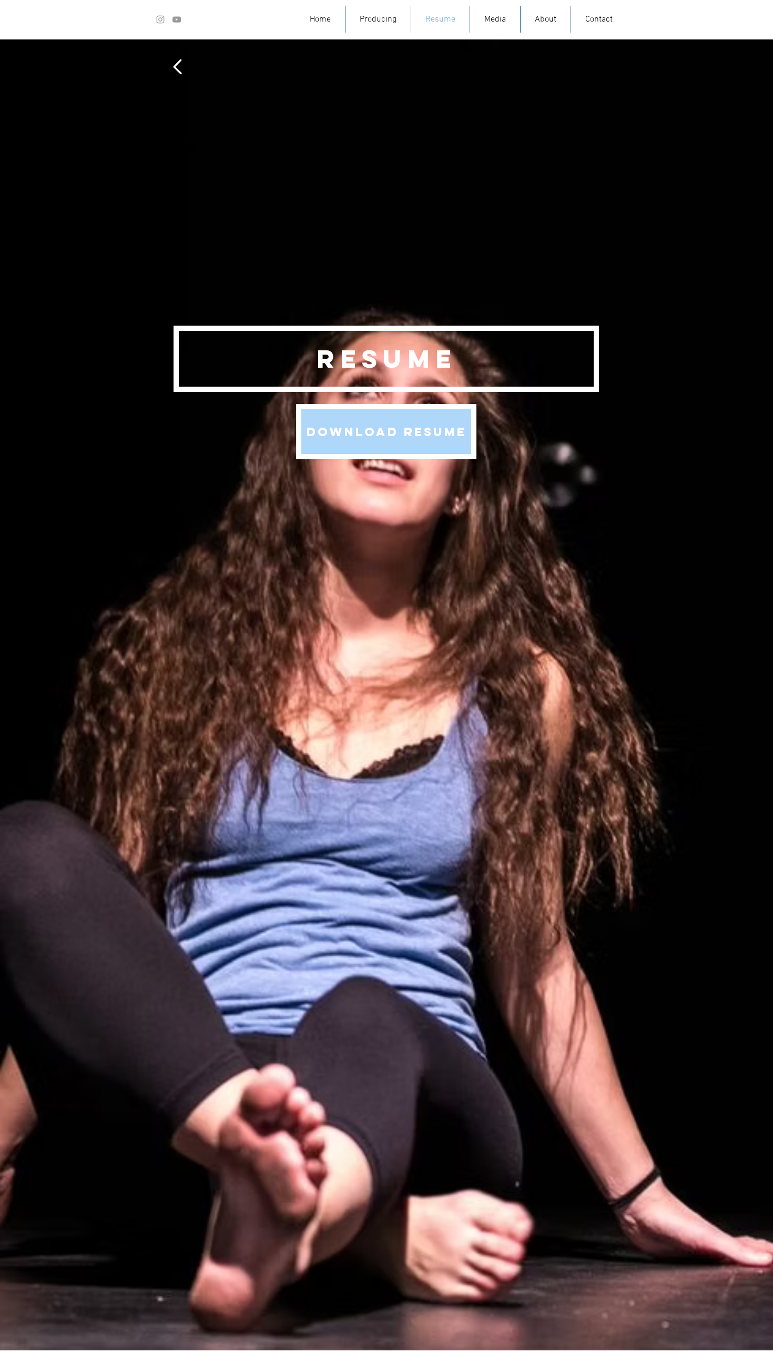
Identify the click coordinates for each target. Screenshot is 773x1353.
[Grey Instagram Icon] (160, 19)
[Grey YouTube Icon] (176, 19)
